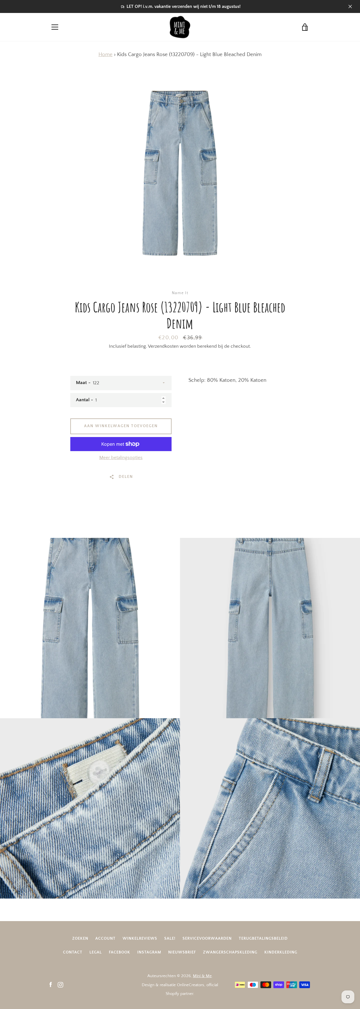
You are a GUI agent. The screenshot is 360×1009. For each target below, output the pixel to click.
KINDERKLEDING (280, 952)
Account (105, 938)
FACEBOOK (119, 952)
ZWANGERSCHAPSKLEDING (230, 952)
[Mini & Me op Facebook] (50, 985)
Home (105, 54)
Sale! (170, 938)
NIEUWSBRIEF (182, 952)
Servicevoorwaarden (207, 938)
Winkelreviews (140, 938)
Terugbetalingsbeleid (263, 938)
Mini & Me (202, 975)
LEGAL (95, 952)
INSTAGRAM (149, 952)
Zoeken (80, 938)
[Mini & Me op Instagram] (60, 985)
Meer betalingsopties (121, 457)
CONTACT (72, 952)
